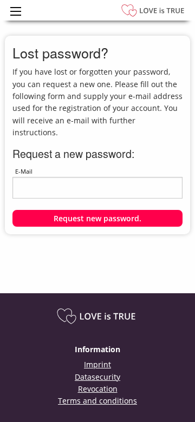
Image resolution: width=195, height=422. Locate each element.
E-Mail (23, 171)
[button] (97, 218)
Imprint (97, 364)
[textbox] (97, 188)
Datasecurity (97, 377)
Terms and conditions (97, 400)
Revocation (98, 389)
